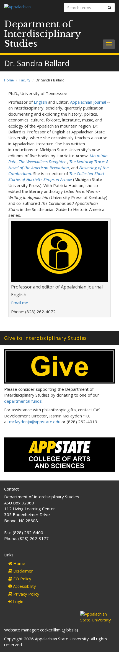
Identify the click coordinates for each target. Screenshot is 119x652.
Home (9, 80)
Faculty (24, 80)
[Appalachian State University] (29, 7)
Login (17, 601)
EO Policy (21, 578)
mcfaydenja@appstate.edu (34, 421)
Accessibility (24, 586)
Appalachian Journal (88, 102)
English (40, 102)
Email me (19, 302)
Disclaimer (22, 571)
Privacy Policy (25, 594)
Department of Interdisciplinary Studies (42, 34)
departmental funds (23, 401)
